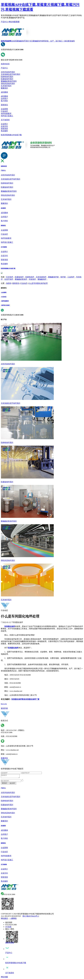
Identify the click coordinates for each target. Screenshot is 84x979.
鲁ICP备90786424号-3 (31, 916)
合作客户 (4, 98)
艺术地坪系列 (6, 86)
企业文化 (4, 126)
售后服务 (4, 131)
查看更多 (4, 758)
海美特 (8, 283)
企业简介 (4, 124)
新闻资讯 (4, 105)
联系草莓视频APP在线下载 (11, 135)
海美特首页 (5, 64)
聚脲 (17, 22)
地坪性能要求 (6, 113)
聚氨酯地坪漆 (53, 277)
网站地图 (12, 22)
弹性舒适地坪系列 (8, 83)
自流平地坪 (8, 279)
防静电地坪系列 (7, 77)
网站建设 (4, 918)
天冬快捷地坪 (41, 277)
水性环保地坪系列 (8, 72)
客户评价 (4, 101)
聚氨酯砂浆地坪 (21, 279)
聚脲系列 (4, 88)
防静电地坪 (29, 277)
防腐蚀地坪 (19, 277)
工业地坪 (70, 277)
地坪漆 (63, 277)
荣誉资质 (4, 128)
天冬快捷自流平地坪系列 (10, 74)
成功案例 (4, 92)
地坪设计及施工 (7, 116)
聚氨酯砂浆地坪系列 (9, 81)
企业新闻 (4, 109)
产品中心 (4, 22)
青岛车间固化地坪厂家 (30, 699)
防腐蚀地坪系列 (7, 79)
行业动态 (4, 111)
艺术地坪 (9, 277)
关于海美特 (5, 120)
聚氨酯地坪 (42, 279)
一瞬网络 (13, 918)
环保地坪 (32, 279)
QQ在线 (8, 927)
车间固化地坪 (16, 699)
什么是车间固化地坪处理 (38, 283)
